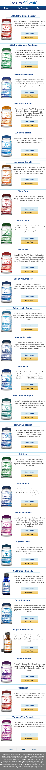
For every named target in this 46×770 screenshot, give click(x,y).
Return (35, 749)
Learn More (29, 34)
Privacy (23, 749)
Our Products (23, 8)
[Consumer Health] (23, 3)
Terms (11, 749)
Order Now (29, 37)
